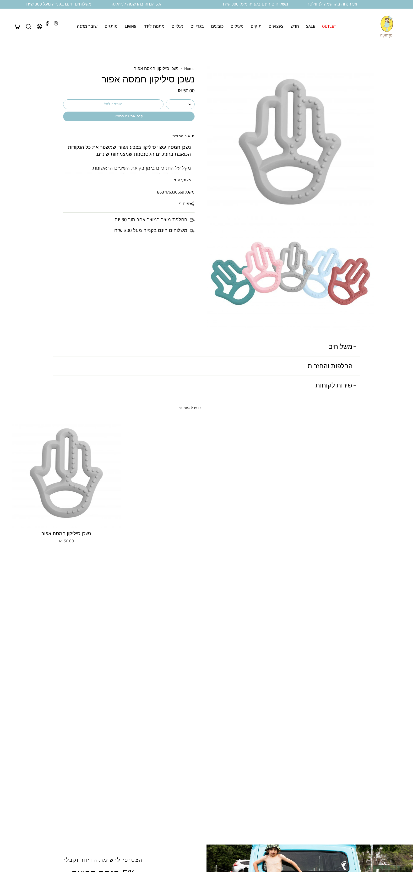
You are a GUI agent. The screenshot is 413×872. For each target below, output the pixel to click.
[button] (329, 26)
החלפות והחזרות (330, 366)
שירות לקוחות (334, 385)
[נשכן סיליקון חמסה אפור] (66, 473)
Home (189, 69)
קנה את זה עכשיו (129, 116)
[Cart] (17, 26)
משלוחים (340, 346)
